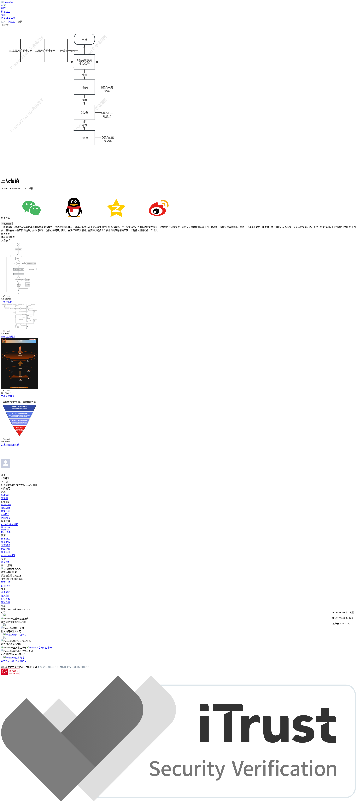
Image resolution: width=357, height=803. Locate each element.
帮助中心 (5, 549)
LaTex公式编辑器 (9, 524)
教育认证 (5, 582)
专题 (3, 15)
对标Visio (5, 585)
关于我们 (5, 592)
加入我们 (5, 596)
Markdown (6, 504)
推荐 (3, 8)
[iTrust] (178, 800)
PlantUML (6, 532)
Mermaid (5, 529)
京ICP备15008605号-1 (47, 667)
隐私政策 (5, 602)
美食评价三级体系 (10, 444)
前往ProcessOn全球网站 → (14, 661)
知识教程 (5, 542)
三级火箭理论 (8, 396)
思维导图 (5, 495)
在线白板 (5, 508)
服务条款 (5, 599)
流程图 (11, 22)
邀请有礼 (5, 562)
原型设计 (5, 511)
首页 (3, 22)
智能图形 (5, 518)
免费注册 (10, 18)
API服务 (5, 514)
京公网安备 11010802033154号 (74, 667)
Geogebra (5, 527)
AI (2, 5)
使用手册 (5, 552)
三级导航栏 (6, 302)
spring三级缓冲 (8, 337)
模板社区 (5, 11)
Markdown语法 (8, 555)
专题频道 (5, 545)
